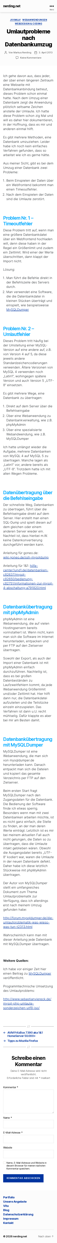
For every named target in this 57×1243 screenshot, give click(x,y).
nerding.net (11, 6)
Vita (6, 1205)
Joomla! (15, 19)
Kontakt (8, 1223)
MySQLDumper (17, 309)
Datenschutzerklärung (18, 1214)
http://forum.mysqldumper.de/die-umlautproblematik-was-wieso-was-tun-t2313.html (28, 922)
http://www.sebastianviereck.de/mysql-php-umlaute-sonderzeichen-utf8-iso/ (27, 1003)
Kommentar (10, 1087)
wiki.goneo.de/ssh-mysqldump (26, 557)
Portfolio (9, 1197)
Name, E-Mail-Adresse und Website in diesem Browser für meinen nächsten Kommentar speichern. (26, 1165)
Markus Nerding (22, 52)
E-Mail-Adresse (13, 1132)
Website (7, 1147)
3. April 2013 (46, 52)
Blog (6, 1210)
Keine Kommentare (30, 57)
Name (7, 1117)
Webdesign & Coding (28, 23)
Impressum (11, 1218)
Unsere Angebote (15, 1201)
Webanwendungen (34, 19)
